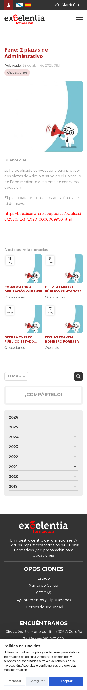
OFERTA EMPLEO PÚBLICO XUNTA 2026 (63, 289)
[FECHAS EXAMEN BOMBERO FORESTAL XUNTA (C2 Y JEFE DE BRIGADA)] (64, 319)
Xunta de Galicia (43, 585)
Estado (43, 578)
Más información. (16, 669)
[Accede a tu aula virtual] (8, 5)
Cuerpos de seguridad (43, 607)
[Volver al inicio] (43, 527)
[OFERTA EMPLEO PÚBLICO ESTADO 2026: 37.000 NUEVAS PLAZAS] (23, 319)
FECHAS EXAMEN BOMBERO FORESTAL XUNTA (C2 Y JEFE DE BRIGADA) (63, 339)
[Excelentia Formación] (24, 19)
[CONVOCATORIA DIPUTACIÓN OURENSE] (23, 268)
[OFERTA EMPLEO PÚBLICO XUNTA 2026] (64, 268)
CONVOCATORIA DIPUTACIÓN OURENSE (23, 289)
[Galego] (19, 5)
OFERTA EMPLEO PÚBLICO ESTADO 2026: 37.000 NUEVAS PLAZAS (22, 339)
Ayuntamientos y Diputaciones (43, 600)
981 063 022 (53, 639)
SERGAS (43, 593)
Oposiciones (17, 72)
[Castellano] (28, 5)
